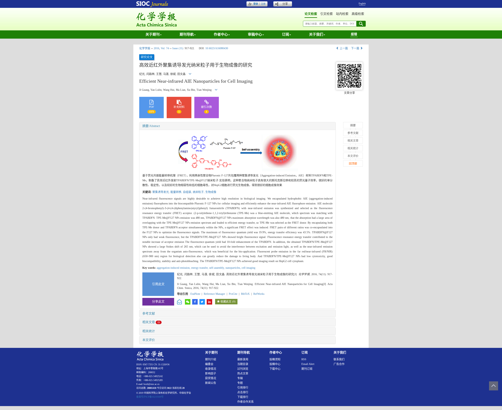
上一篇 (343, 48)
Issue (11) (177, 48)
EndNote (195, 293)
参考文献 (148, 313)
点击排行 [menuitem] (242, 392)
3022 (169, 388)
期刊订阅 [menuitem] (306, 368)
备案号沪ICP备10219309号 (150, 396)
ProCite (233, 293)
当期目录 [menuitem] (242, 364)
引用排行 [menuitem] (242, 387)
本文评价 (148, 340)
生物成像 (210, 191)
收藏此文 (225, 301)
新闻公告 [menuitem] (210, 382)
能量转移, (176, 191)
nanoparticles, (234, 267)
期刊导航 (187, 34)
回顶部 (353, 163)
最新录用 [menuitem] (242, 359)
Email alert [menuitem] (307, 364)
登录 (255, 4)
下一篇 (355, 48)
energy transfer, (200, 267)
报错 (354, 34)
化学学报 (144, 48)
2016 (156, 48)
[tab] (237, 126)
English (362, 3)
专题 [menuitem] (240, 382)
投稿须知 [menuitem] (274, 359)
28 (183, 388)
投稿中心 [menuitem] (274, 364)
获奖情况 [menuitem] (210, 378)
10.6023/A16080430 (216, 48)
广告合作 (339, 364)
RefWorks (258, 293)
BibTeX (245, 293)
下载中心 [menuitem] (274, 368)
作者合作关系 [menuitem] (245, 401)
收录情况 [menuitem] (210, 368)
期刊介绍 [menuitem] (210, 359)
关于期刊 (153, 34)
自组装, (188, 191)
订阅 (285, 34)
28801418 (151, 388)
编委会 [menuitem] (209, 364)
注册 (263, 4)
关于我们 (316, 34)
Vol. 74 (165, 48)
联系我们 (339, 359)
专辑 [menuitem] (240, 378)
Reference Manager (214, 293)
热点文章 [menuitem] (242, 373)
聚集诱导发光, (161, 191)
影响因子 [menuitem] (210, 373)
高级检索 (358, 13)
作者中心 (221, 34)
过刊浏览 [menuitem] (242, 368)
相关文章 (151, 322)
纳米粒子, (199, 191)
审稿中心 (255, 34)
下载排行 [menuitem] (242, 396)
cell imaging (248, 267)
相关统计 (148, 331)
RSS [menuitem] (303, 359)
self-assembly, (217, 267)
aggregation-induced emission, (174, 267)
